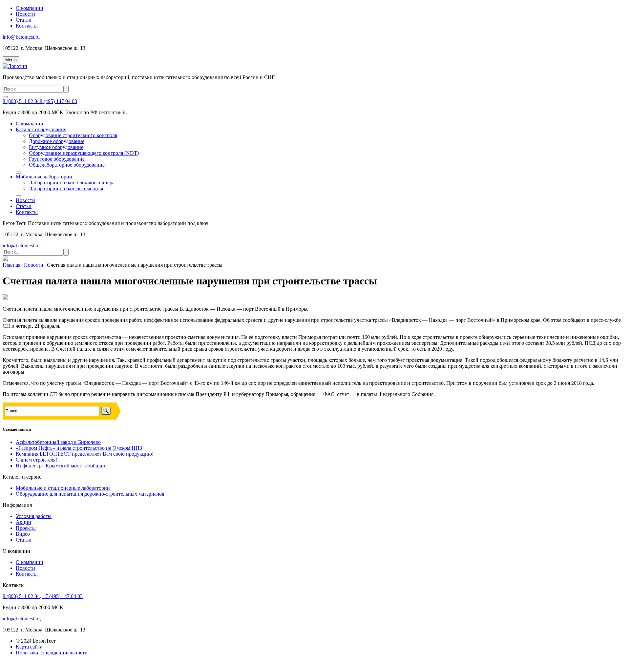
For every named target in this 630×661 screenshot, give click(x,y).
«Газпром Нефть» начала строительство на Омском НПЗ (79, 448)
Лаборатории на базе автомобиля (66, 188)
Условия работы (34, 516)
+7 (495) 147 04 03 (62, 596)
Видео (23, 534)
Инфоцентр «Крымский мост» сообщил (60, 465)
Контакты (27, 26)
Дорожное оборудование (56, 141)
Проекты (26, 528)
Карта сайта (29, 647)
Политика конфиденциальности (52, 652)
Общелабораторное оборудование (67, 165)
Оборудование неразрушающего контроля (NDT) (84, 153)
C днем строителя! (36, 460)
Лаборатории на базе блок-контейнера (72, 182)
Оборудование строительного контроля (73, 135)
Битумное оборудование (56, 147)
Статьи (24, 20)
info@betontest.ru (21, 37)
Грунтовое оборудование (57, 159)
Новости (25, 14)
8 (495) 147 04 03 (58, 101)
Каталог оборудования (41, 129)
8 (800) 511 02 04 (21, 101)
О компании (29, 8)
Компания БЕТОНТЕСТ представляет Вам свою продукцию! (85, 454)
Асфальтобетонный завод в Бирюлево (58, 442)
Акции (23, 522)
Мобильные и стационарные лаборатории (63, 488)
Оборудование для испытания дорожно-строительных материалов (90, 494)
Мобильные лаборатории (44, 176)
